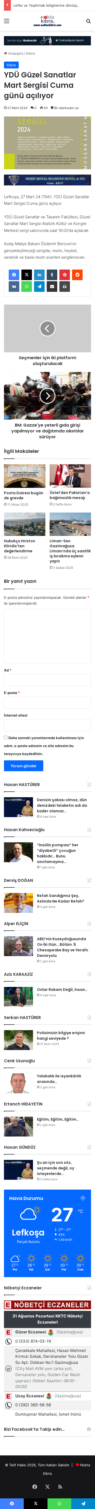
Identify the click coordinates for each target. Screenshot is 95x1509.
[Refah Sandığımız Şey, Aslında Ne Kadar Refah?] (18, 903)
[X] (26, 275)
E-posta (12, 693)
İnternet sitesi (15, 715)
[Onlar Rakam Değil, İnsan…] (18, 997)
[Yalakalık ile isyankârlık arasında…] (18, 1083)
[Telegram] (39, 286)
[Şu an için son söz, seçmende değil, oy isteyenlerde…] (18, 1170)
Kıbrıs (30, 53)
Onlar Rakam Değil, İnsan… (62, 989)
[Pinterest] (64, 275)
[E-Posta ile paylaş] (52, 286)
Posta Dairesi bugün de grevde (23, 495)
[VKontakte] (14, 286)
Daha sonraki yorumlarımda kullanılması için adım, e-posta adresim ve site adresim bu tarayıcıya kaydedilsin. (44, 746)
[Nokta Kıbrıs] (47, 21)
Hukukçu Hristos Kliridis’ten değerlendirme (19, 546)
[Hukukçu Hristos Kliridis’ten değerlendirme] (24, 524)
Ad (7, 670)
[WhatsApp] (26, 286)
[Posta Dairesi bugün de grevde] (24, 476)
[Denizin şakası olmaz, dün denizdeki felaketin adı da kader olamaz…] (18, 807)
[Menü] (6, 23)
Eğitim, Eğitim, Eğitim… (58, 1119)
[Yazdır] (64, 286)
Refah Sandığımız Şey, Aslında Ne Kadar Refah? (60, 898)
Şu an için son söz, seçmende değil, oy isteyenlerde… (55, 1168)
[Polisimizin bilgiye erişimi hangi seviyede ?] (18, 1040)
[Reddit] (77, 275)
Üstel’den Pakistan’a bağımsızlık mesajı (70, 495)
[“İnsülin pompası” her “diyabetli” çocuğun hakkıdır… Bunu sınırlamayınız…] (18, 852)
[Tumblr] (52, 275)
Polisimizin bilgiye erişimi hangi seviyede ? (61, 1035)
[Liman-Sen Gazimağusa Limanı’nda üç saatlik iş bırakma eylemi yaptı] (70, 524)
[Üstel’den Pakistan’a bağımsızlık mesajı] (70, 476)
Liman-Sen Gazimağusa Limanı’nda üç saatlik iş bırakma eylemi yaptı (70, 551)
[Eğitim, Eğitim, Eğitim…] (18, 1127)
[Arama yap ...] (88, 23)
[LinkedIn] (39, 275)
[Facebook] (14, 275)
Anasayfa (15, 53)
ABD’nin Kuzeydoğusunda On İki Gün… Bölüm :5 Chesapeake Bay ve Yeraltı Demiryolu (62, 947)
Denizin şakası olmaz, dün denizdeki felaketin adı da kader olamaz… (62, 805)
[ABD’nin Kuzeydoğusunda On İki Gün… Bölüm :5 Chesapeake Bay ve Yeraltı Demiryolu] (18, 946)
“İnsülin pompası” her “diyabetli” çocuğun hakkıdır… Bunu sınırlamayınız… (57, 853)
